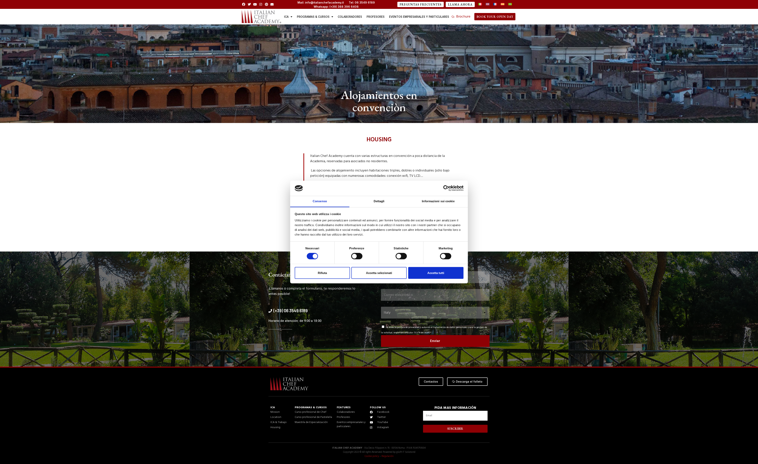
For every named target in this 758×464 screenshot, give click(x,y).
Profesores (376, 16)
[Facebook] (244, 4)
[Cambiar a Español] (502, 4)
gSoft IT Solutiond (405, 452)
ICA (286, 16)
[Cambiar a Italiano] (480, 4)
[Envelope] (272, 4)
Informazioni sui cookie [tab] (438, 201)
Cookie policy (371, 456)
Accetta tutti (435, 273)
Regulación (388, 456)
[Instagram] (261, 4)
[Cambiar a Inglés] (487, 4)
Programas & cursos (313, 16)
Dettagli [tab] (379, 201)
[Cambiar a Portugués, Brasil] (510, 4)
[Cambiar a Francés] (495, 4)
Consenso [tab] (320, 201)
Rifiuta (322, 273)
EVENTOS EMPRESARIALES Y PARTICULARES (419, 16)
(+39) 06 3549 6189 (290, 310)
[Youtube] (255, 4)
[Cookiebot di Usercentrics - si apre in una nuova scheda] (446, 188)
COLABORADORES (350, 16)
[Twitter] (249, 4)
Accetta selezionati (379, 273)
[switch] (356, 256)
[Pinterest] (266, 4)
